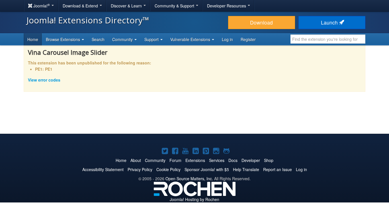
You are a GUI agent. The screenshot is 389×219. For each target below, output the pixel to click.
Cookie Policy (168, 169)
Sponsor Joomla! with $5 (207, 169)
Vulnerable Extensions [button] (190, 39)
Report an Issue (277, 169)
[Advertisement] (194, 116)
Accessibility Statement (103, 169)
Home (32, 39)
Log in (227, 39)
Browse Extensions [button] (63, 39)
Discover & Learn (127, 6)
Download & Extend (81, 6)
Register (248, 39)
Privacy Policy (140, 169)
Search (98, 39)
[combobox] (327, 39)
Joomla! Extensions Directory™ (87, 20)
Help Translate (246, 169)
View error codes (44, 80)
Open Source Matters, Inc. (189, 178)
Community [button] (123, 39)
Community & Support (175, 6)
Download (261, 22)
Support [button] (152, 39)
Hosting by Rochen (194, 199)
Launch (330, 22)
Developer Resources (227, 6)
